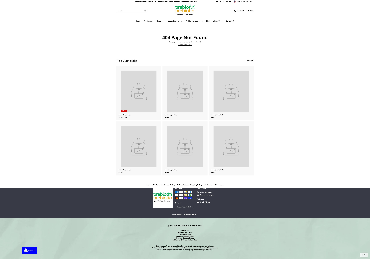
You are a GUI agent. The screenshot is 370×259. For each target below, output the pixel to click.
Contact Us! (31, 250)
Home (138, 21)
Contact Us (230, 21)
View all (250, 61)
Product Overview (173, 21)
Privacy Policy (169, 185)
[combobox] (132, 11)
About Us (217, 21)
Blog (207, 21)
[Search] (145, 11)
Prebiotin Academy (193, 21)
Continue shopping (185, 45)
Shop (159, 21)
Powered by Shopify (190, 214)
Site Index (219, 185)
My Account (148, 21)
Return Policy (182, 185)
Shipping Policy (196, 185)
